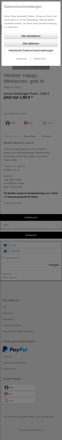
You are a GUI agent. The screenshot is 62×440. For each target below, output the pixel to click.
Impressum (21, 58)
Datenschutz (40, 58)
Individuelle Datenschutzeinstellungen (31, 50)
